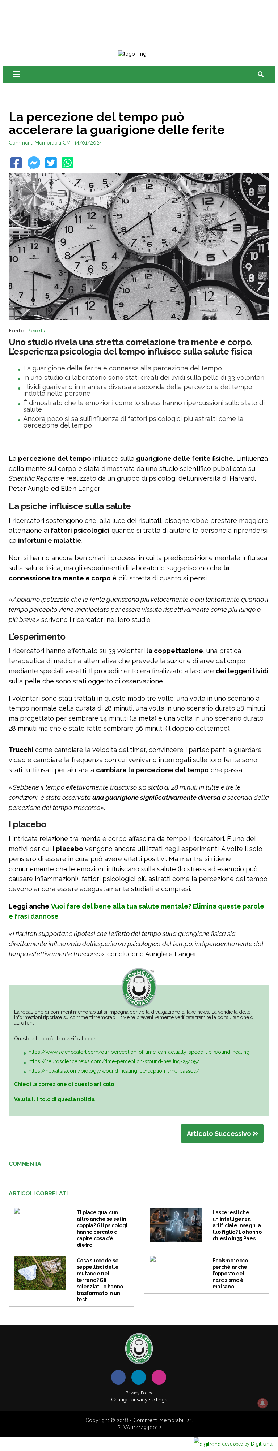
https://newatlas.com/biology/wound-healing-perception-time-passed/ (114, 1071)
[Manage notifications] (262, 1403)
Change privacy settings (139, 1400)
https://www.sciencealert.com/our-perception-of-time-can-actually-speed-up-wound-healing (139, 1052)
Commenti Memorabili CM (40, 143)
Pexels (36, 330)
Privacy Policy (139, 1392)
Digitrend (247, 1444)
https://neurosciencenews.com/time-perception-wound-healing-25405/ (114, 1061)
